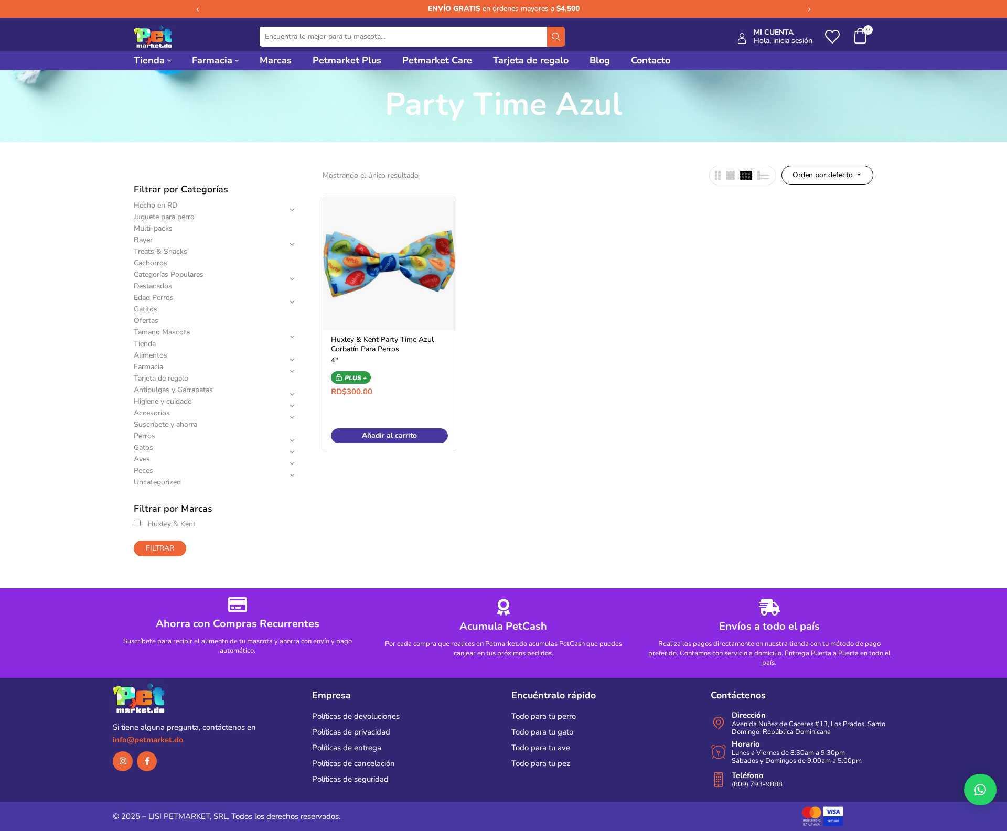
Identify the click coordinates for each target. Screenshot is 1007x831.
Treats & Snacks (160, 251)
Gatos (143, 447)
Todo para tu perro (543, 716)
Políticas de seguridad (350, 779)
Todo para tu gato (542, 732)
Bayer (143, 240)
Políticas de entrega (346, 747)
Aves (142, 459)
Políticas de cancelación (353, 763)
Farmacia (148, 367)
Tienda (145, 344)
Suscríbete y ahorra (165, 424)
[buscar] (556, 37)
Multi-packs (153, 228)
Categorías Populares (168, 274)
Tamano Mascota (162, 332)
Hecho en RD (155, 205)
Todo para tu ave (540, 747)
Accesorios (152, 413)
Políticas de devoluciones (356, 716)
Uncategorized (157, 482)
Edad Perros (154, 298)
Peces (143, 471)
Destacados (153, 286)
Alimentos (150, 355)
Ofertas (146, 321)
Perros (144, 436)
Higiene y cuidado (163, 401)
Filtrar (160, 548)
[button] (860, 37)
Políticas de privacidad (351, 732)
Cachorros (150, 263)
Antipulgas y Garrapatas (173, 390)
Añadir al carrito (389, 435)
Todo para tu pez (540, 763)
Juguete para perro (164, 217)
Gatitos (145, 309)
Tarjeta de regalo (161, 378)
